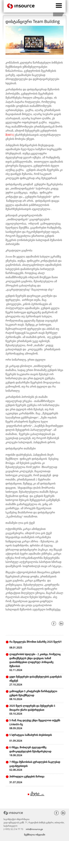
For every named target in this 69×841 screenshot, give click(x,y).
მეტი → (37, 793)
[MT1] (10, 134)
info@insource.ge (34, 829)
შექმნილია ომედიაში (34, 834)
